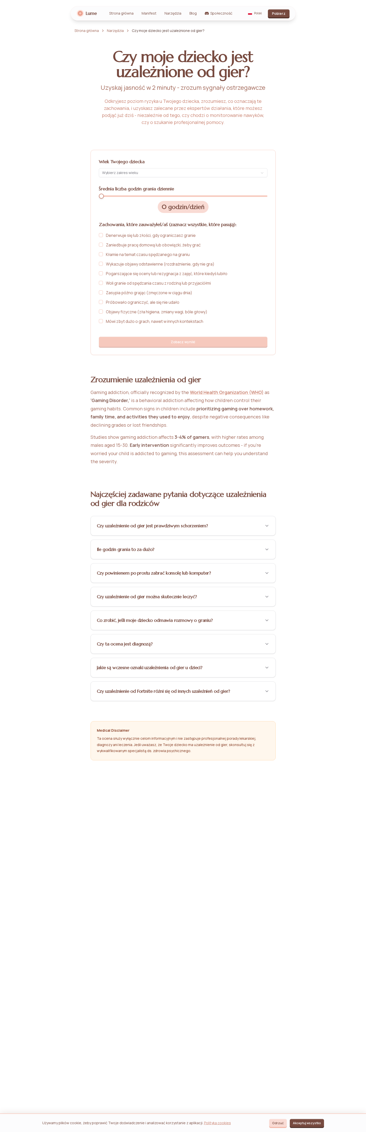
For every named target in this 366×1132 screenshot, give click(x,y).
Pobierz (279, 13)
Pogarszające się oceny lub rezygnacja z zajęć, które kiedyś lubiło (166, 273)
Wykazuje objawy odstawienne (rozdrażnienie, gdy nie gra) (160, 264)
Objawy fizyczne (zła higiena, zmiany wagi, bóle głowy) (156, 312)
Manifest (149, 13)
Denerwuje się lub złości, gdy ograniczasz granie (151, 235)
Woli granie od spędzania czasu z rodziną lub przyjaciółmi (158, 283)
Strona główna (121, 13)
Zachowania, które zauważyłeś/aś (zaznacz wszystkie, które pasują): (167, 224)
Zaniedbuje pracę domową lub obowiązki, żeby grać (153, 245)
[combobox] (183, 172)
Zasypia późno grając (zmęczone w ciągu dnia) (149, 292)
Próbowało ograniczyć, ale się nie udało (142, 302)
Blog (193, 13)
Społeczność (221, 13)
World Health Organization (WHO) (227, 392)
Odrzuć (278, 1123)
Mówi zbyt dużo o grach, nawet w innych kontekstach (154, 321)
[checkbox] (101, 235)
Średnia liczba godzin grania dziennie (136, 189)
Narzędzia (173, 13)
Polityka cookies (217, 1122)
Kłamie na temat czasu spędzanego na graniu (148, 254)
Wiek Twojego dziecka (122, 161)
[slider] (101, 196)
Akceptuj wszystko (307, 1123)
